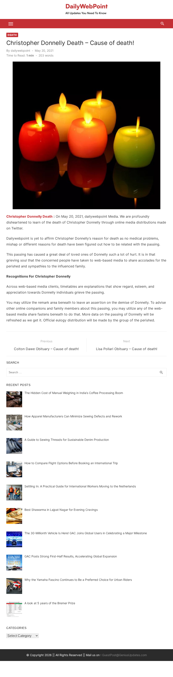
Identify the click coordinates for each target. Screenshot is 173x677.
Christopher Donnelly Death (29, 216)
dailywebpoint (20, 50)
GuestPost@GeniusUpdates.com (124, 655)
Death (12, 34)
